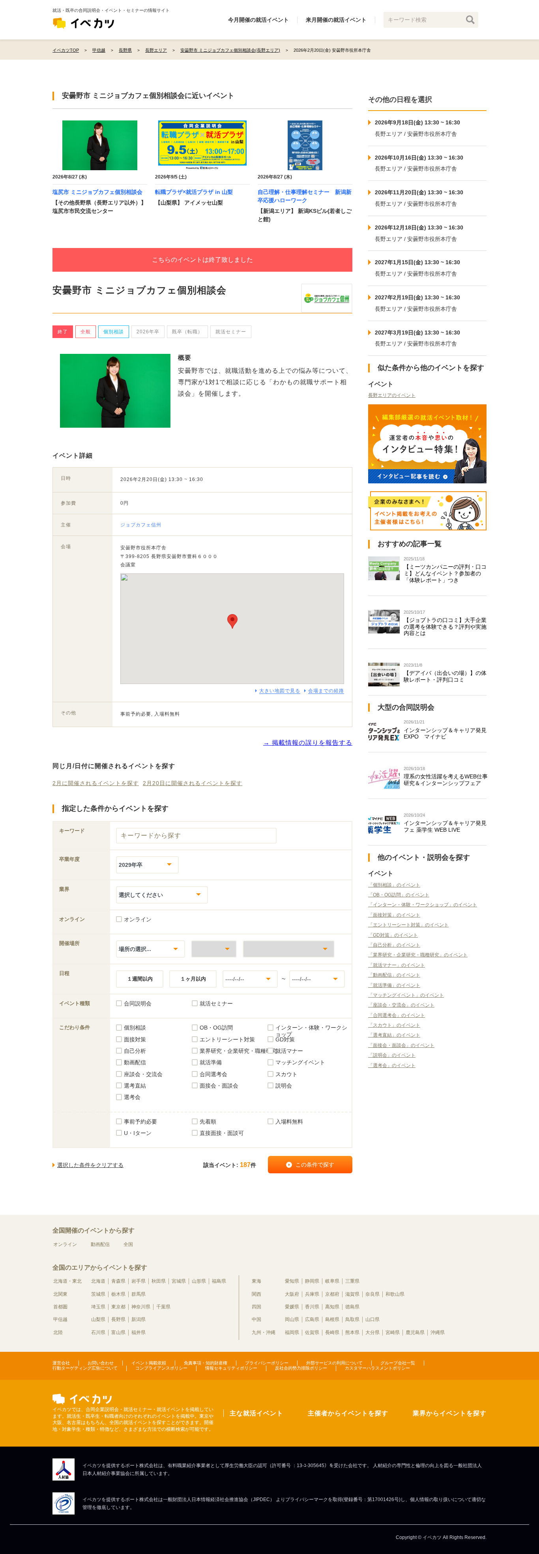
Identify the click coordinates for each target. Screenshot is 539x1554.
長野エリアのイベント (391, 395)
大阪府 (292, 1294)
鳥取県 (352, 1319)
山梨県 (98, 1319)
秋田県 (159, 1281)
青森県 (118, 1281)
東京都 (118, 1307)
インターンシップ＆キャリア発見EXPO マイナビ (445, 733)
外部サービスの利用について (334, 1362)
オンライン (65, 1244)
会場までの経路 (326, 690)
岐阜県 (332, 1281)
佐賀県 (312, 1332)
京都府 (332, 1294)
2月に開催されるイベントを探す (95, 783)
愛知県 (292, 1281)
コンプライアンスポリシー (161, 1368)
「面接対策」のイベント (394, 915)
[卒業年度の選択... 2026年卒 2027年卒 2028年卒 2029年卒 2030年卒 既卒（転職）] (147, 864)
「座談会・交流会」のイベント (401, 1005)
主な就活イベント (256, 1413)
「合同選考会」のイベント (396, 1015)
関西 (256, 1294)
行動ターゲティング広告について (85, 1368)
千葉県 (163, 1307)
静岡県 (312, 1281)
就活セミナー (230, 331)
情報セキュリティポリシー (231, 1368)
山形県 (199, 1281)
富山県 (118, 1332)
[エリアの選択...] (289, 948)
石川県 (98, 1332)
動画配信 (100, 1244)
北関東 (60, 1294)
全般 (85, 331)
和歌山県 (395, 1294)
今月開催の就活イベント (258, 20)
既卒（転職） (187, 331)
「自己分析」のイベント (394, 945)
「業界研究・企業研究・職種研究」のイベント (418, 955)
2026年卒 (148, 331)
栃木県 (118, 1294)
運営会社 (61, 1362)
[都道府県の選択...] (214, 948)
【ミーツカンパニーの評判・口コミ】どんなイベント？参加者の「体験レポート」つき (445, 573)
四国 (256, 1307)
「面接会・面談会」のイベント (401, 1045)
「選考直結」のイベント (394, 1035)
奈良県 (372, 1294)
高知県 (332, 1307)
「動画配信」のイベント (394, 975)
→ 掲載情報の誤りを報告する (307, 742)
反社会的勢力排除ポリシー (301, 1368)
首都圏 (60, 1307)
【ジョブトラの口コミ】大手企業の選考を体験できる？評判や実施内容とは (445, 627)
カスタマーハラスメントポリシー (377, 1368)
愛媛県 (292, 1307)
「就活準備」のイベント (394, 985)
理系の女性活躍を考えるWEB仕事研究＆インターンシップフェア (446, 779)
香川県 (312, 1307)
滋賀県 (352, 1294)
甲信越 (60, 1319)
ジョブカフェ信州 (140, 525)
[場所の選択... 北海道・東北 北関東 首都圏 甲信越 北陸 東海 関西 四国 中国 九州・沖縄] (150, 948)
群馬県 (138, 1294)
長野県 (118, 1319)
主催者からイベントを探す (348, 1413)
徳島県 (352, 1307)
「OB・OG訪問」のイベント (398, 895)
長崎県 (332, 1332)
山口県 (372, 1319)
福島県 (219, 1281)
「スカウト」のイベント (394, 1025)
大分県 (372, 1332)
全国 (128, 1244)
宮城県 (179, 1281)
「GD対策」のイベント (393, 935)
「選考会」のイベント (391, 1065)
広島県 (312, 1319)
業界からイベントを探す (450, 1413)
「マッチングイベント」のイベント (406, 995)
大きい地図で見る (279, 690)
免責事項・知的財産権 (205, 1362)
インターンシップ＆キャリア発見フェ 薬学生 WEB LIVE (445, 826)
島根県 (332, 1319)
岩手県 (138, 1281)
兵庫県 (312, 1294)
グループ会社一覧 (397, 1362)
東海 (256, 1281)
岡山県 (292, 1319)
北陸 (58, 1332)
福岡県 (292, 1332)
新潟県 (138, 1319)
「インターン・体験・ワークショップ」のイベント (422, 905)
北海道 (98, 1281)
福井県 (138, 1332)
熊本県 (352, 1332)
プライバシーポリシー (266, 1362)
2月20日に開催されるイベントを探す (192, 783)
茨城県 (98, 1294)
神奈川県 (140, 1307)
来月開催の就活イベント (336, 20)
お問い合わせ (101, 1362)
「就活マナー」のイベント (396, 965)
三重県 (352, 1281)
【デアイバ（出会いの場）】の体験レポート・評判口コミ (445, 676)
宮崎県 (393, 1332)
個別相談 (113, 331)
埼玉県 (98, 1307)
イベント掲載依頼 (148, 1362)
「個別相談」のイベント (394, 885)
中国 (256, 1319)
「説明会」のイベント (391, 1055)
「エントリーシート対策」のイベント (408, 925)
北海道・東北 (67, 1281)
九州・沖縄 (263, 1332)
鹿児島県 (415, 1332)
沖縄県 (437, 1332)
